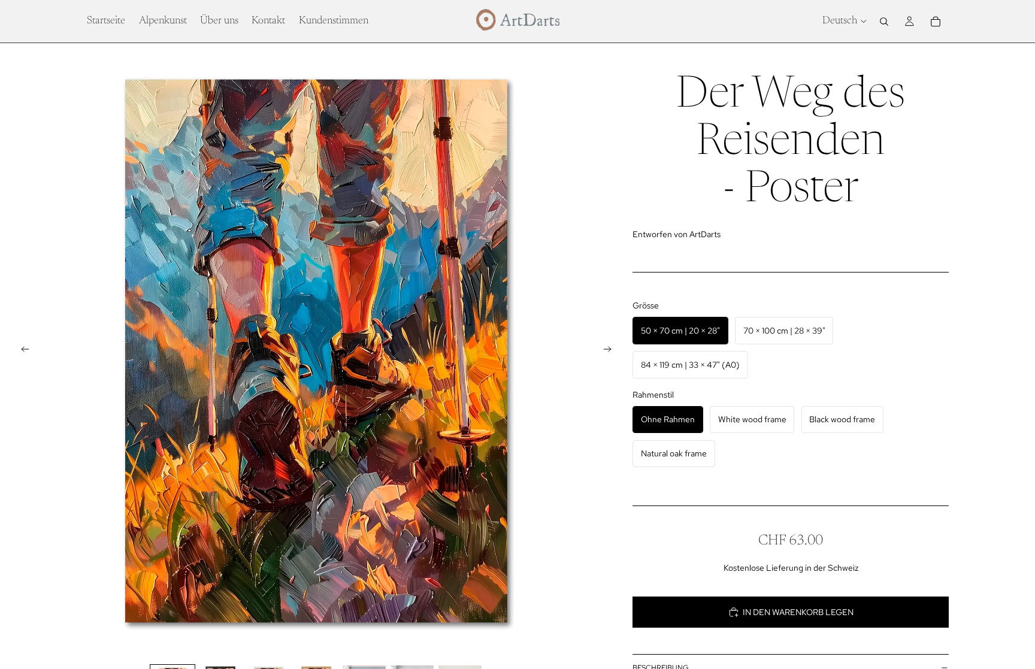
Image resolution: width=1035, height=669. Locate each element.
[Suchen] (884, 21)
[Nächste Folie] (611, 351)
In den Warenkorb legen (798, 612)
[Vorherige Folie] (21, 351)
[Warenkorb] (935, 21)
